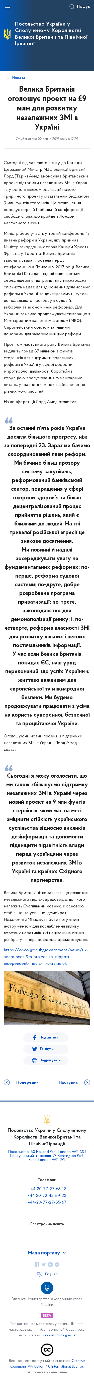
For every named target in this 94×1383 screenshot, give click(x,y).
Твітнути (47, 1049)
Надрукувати (50, 1060)
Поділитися (49, 1037)
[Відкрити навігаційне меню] (7, 7)
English (51, 1274)
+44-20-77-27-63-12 (47, 1189)
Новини (18, 78)
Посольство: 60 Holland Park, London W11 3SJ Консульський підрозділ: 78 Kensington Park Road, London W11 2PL (47, 1156)
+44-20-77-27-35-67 (47, 1202)
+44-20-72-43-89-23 (47, 1196)
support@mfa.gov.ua (58, 1335)
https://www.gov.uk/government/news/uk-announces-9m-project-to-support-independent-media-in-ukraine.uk (46, 957)
